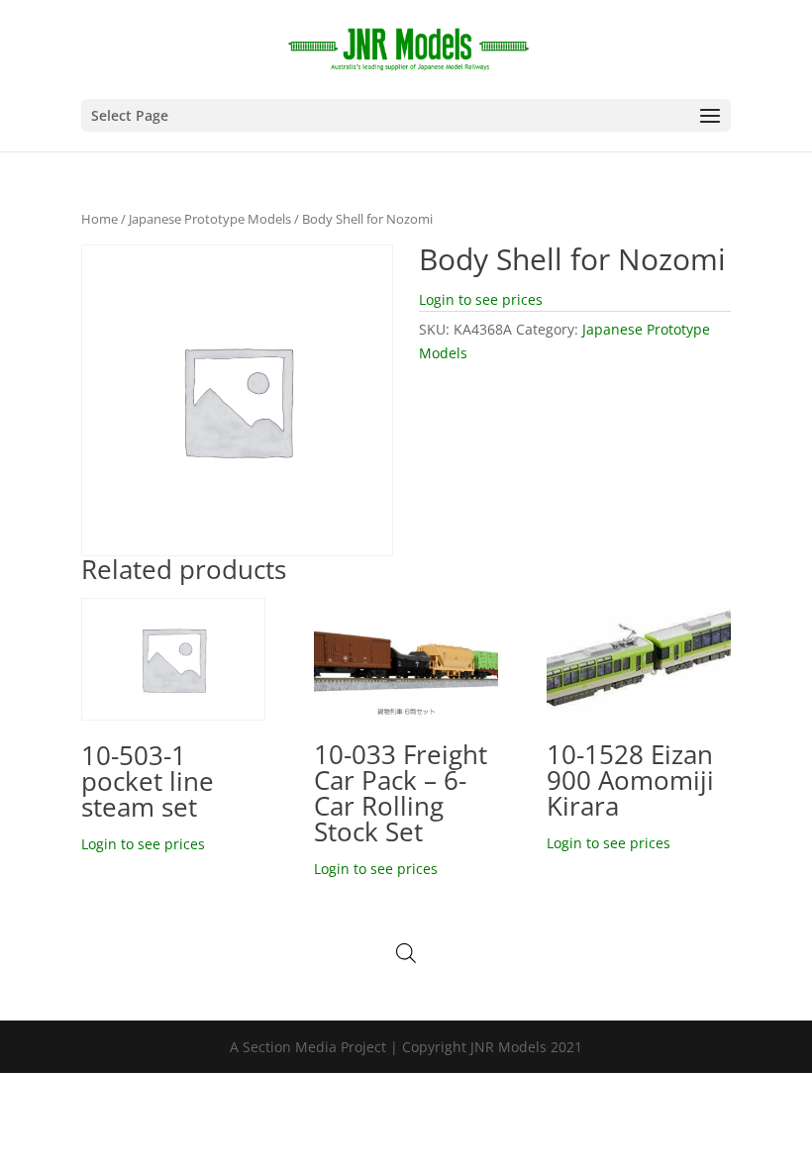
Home (99, 219)
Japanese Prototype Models (210, 219)
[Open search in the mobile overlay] (406, 952)
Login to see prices (481, 299)
